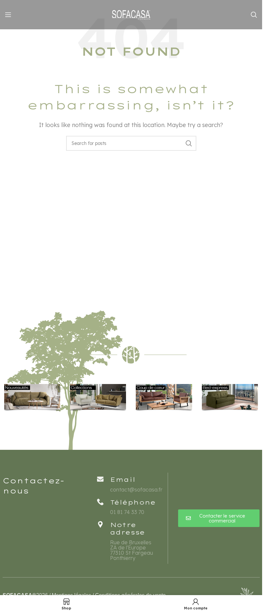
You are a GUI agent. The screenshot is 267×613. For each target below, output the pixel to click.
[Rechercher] (253, 14)
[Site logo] (131, 14)
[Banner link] (32, 397)
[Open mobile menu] (8, 14)
